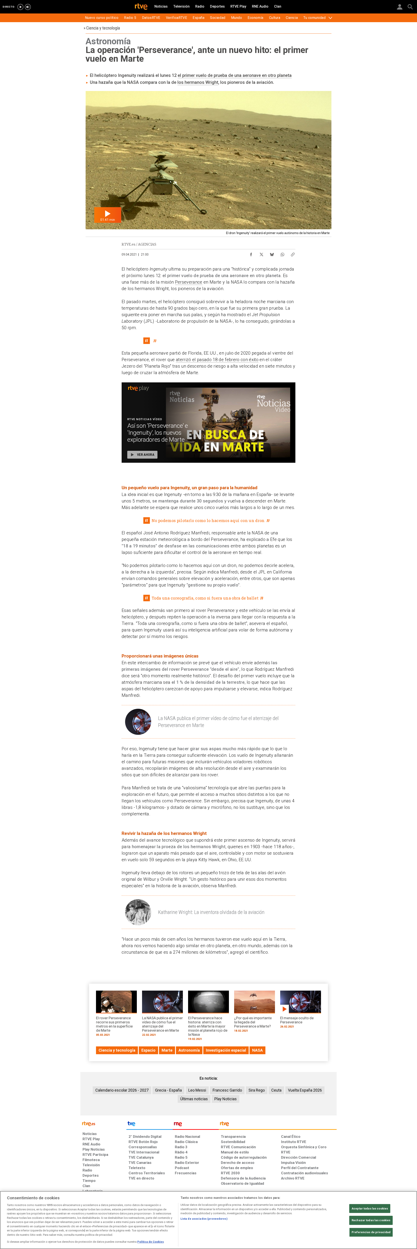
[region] (208, 1220)
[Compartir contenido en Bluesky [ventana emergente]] (272, 253)
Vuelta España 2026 (305, 1090)
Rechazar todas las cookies (371, 1220)
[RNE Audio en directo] (27, 7)
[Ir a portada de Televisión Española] (149, 1125)
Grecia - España (168, 1090)
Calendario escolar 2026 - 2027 (122, 1090)
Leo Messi (197, 1090)
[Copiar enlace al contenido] (293, 253)
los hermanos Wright (197, 82)
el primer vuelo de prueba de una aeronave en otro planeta (235, 75)
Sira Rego (256, 1090)
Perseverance (188, 282)
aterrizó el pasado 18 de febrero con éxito (217, 359)
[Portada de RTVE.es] (141, 7)
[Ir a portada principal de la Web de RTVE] (103, 1123)
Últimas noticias (194, 1099)
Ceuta (276, 1090)
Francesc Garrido (227, 1090)
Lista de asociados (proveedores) (204, 1218)
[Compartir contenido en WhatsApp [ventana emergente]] (282, 253)
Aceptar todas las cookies (370, 1208)
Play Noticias (225, 1099)
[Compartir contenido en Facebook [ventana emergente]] (251, 253)
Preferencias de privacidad (371, 1232)
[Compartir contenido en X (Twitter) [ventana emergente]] (261, 253)
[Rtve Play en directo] (20, 7)
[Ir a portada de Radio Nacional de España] (196, 1125)
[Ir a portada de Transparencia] (278, 1125)
